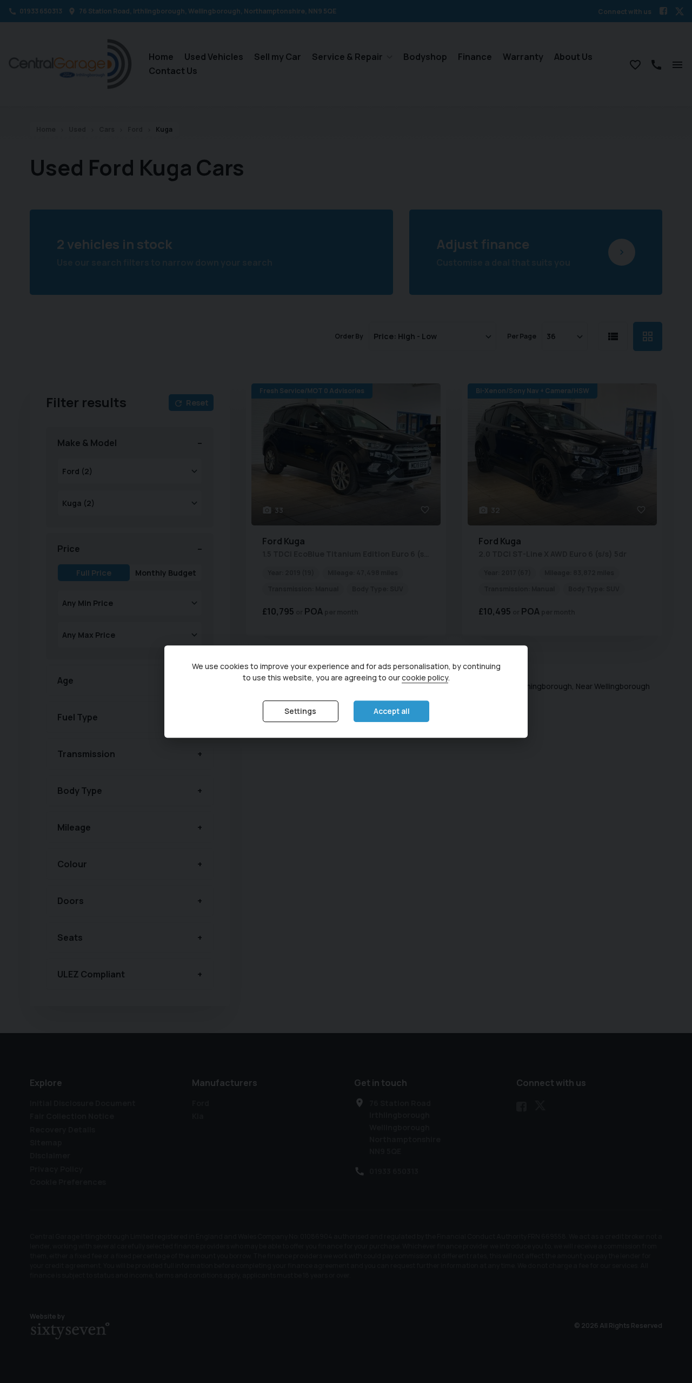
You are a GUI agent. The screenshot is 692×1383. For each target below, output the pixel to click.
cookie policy (425, 678)
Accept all (392, 711)
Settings (300, 711)
